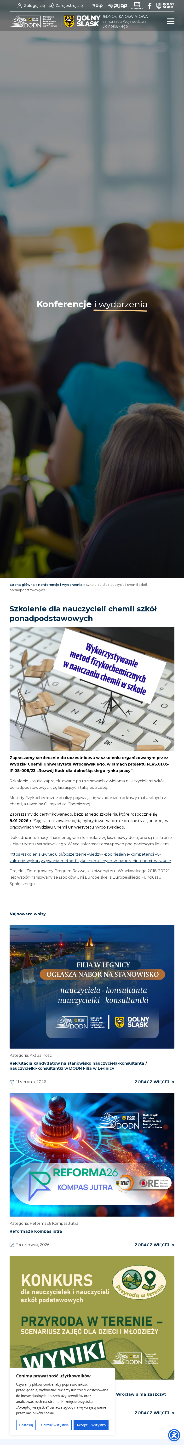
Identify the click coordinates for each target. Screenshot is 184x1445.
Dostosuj (26, 1425)
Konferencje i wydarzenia (60, 584)
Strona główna (22, 584)
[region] (62, 1401)
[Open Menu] (170, 21)
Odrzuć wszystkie (55, 1425)
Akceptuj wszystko (91, 1425)
